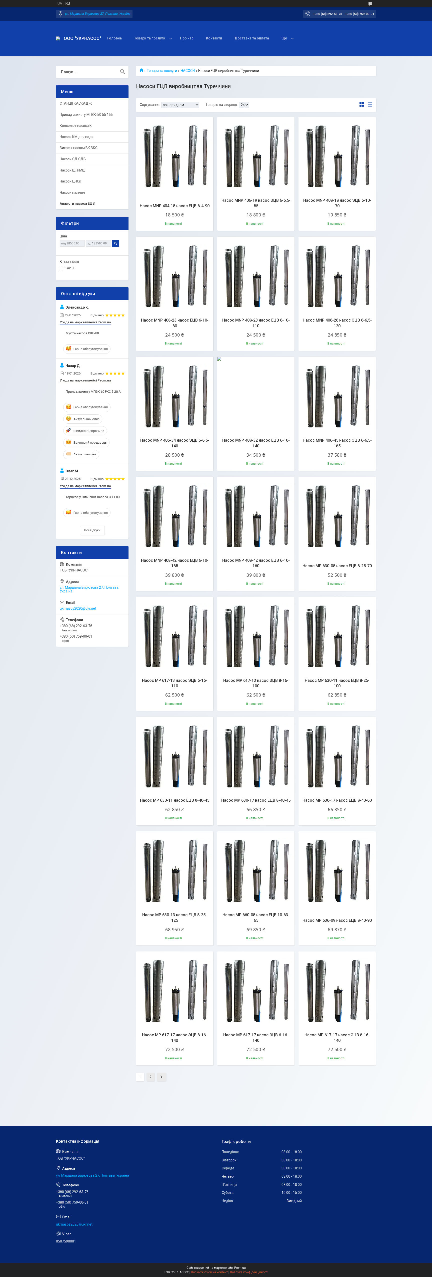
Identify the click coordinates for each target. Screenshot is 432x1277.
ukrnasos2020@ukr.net (78, 608)
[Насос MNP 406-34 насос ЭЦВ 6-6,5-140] (174, 395)
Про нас (187, 38)
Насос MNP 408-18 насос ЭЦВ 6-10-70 (337, 203)
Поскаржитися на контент (209, 1272)
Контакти (214, 38)
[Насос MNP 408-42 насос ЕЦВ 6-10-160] (255, 515)
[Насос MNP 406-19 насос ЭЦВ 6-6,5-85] (255, 155)
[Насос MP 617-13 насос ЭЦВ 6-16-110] (174, 635)
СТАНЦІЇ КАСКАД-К (76, 103)
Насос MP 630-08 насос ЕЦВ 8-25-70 (337, 565)
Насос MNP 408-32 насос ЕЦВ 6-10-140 (256, 443)
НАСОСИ (188, 71)
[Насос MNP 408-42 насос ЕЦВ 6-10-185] (174, 515)
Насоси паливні (72, 192)
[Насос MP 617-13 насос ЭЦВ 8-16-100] (255, 635)
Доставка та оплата (251, 38)
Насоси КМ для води (77, 137)
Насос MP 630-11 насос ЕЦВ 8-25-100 (337, 683)
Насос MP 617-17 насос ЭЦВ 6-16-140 (255, 1038)
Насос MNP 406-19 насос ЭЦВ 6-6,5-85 (256, 203)
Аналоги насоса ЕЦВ (77, 203)
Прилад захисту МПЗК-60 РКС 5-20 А (93, 391)
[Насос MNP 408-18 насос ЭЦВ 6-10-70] (337, 155)
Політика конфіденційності (249, 1272)
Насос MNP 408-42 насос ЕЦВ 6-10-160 (256, 563)
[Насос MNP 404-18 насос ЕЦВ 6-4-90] (174, 155)
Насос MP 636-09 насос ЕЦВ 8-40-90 (337, 920)
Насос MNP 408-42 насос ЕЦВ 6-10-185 (174, 563)
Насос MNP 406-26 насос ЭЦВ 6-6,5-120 (337, 323)
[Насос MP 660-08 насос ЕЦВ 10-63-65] (255, 870)
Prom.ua (240, 1268)
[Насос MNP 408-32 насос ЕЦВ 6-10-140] (255, 395)
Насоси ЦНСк (70, 181)
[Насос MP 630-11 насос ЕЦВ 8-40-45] (174, 755)
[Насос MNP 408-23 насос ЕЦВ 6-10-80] (174, 275)
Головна (114, 38)
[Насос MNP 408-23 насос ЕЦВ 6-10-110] (255, 275)
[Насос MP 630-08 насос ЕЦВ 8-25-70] (337, 515)
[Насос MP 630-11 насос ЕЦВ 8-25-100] (337, 635)
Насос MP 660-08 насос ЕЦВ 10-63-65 (256, 917)
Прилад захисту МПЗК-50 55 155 (86, 115)
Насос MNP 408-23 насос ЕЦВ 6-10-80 (174, 323)
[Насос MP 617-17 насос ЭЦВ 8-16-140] (174, 990)
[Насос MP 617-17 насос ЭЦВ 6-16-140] (255, 990)
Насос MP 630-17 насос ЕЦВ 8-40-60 (337, 800)
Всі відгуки (92, 530)
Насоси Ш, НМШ (73, 170)
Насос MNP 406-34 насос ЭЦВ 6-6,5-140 (174, 443)
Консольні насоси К (76, 126)
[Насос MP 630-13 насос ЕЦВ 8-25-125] (174, 870)
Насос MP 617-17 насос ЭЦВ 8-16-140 (174, 1038)
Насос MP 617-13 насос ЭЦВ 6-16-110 (174, 683)
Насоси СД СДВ (73, 159)
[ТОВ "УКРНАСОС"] (58, 38)
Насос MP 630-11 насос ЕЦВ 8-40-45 (174, 800)
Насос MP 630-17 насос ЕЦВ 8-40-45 (255, 800)
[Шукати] (122, 72)
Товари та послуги (149, 38)
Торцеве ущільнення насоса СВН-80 (93, 497)
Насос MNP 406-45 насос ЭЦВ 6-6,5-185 (337, 443)
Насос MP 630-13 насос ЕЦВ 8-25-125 (174, 917)
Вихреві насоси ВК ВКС (79, 148)
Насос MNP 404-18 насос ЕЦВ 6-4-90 (175, 205)
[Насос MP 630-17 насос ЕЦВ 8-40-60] (337, 755)
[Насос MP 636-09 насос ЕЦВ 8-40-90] (337, 870)
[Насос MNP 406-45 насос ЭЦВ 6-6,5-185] (337, 395)
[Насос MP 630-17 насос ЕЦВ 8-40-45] (255, 755)
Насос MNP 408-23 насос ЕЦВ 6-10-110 (256, 323)
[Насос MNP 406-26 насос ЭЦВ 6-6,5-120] (337, 275)
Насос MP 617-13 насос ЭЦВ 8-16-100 (255, 683)
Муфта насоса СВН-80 (82, 333)
